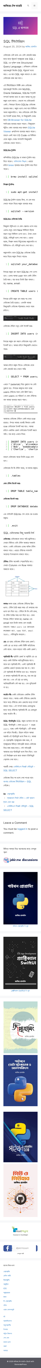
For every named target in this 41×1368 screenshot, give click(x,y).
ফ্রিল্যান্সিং (6, 1280)
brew (11, 165)
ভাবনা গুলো (6, 1342)
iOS (5, 1288)
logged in (22, 829)
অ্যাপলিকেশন (7, 1321)
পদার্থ (4, 1346)
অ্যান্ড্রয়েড (6, 1292)
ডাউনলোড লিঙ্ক (20, 161)
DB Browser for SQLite (20, 120)
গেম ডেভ (6, 1338)
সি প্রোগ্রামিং (7, 1301)
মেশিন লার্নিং (7, 1276)
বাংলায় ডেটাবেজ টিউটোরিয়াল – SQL (17, 781)
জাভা (4, 1297)
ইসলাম (5, 1329)
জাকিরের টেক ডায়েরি (12, 5)
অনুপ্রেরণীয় (7, 1325)
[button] (28, 5)
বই (4, 1316)
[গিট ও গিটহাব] (20, 1190)
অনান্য (5, 1350)
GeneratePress (20, 1364)
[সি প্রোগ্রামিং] (20, 1027)
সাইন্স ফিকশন (7, 1333)
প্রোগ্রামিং (11, 794)
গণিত (5, 1305)
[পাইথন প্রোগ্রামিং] (20, 1137)
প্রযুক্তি (5, 1284)
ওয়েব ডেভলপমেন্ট (8, 1309)
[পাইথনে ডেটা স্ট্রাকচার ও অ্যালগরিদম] (20, 1080)
